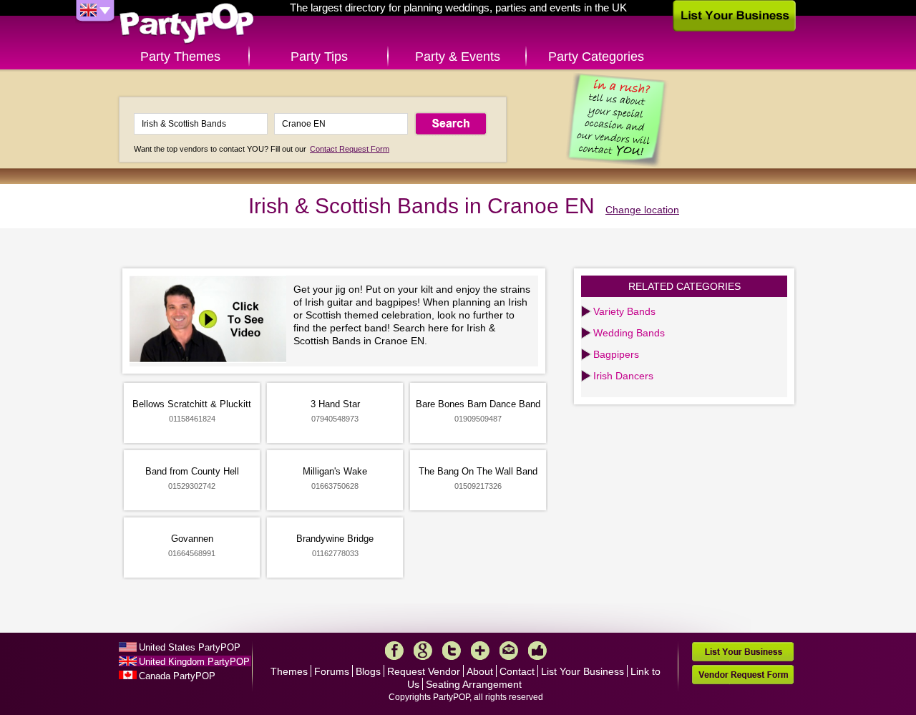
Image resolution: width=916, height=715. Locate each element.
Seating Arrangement (474, 684)
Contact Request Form (349, 149)
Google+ (423, 650)
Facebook (394, 650)
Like (537, 650)
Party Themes (180, 56)
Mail (509, 650)
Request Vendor (423, 671)
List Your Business (582, 671)
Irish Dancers (623, 375)
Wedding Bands (629, 333)
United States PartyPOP (189, 647)
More (480, 650)
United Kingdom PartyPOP (194, 661)
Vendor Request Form (742, 674)
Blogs (368, 671)
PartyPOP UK (187, 24)
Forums (331, 671)
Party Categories (596, 56)
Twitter (451, 650)
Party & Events (457, 56)
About (480, 671)
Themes (289, 671)
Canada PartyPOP (177, 676)
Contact (517, 671)
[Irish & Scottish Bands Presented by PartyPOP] (211, 321)
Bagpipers (616, 354)
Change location (642, 209)
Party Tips (319, 56)
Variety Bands (624, 311)
